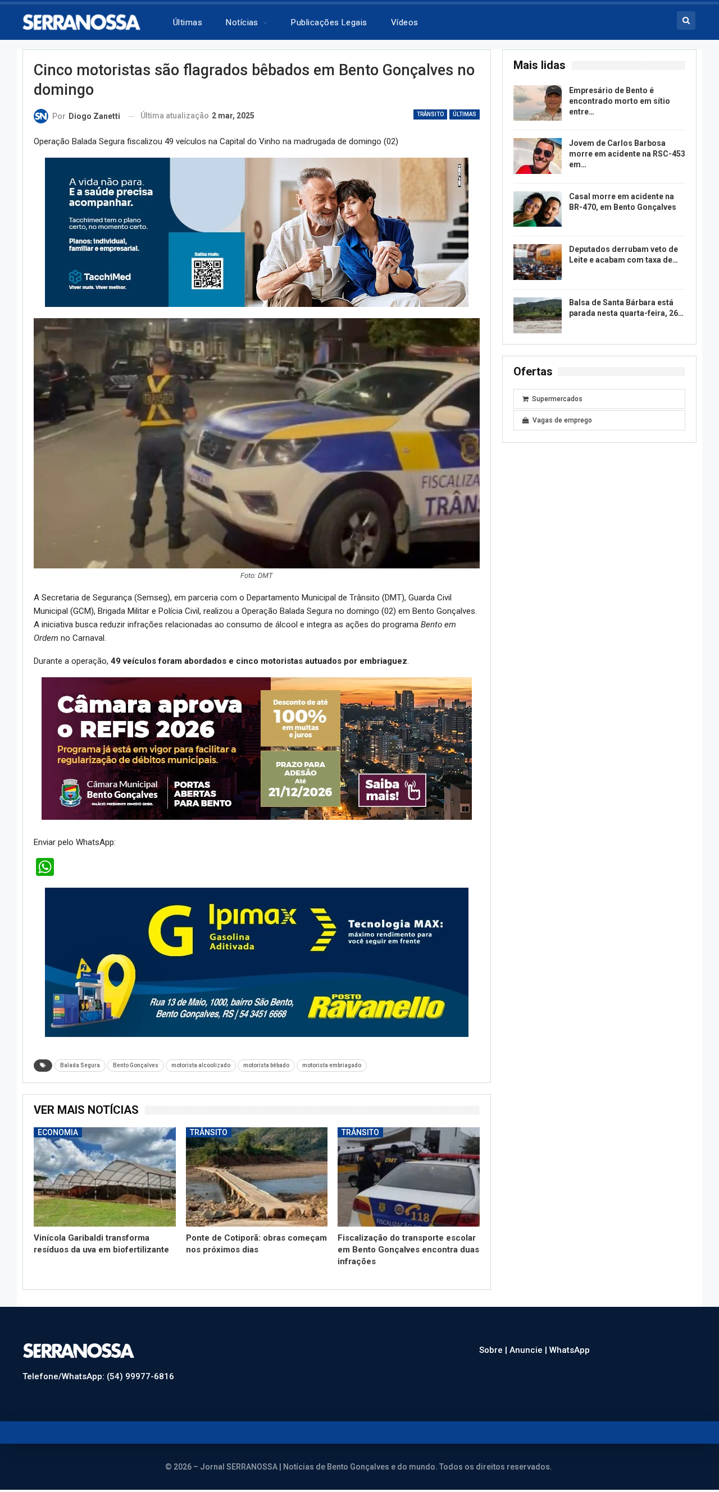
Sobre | (494, 1350)
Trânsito (430, 114)
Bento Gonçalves (135, 1065)
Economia (58, 1132)
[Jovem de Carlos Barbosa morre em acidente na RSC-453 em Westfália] (537, 156)
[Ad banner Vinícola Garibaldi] (256, 962)
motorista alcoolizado (200, 1065)
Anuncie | (529, 1350)
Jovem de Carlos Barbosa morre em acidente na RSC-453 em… (627, 154)
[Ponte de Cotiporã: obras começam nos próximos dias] (257, 1177)
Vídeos (404, 22)
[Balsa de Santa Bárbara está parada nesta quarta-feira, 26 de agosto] (537, 315)
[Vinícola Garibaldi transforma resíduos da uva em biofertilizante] (105, 1177)
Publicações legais (329, 22)
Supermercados (557, 399)
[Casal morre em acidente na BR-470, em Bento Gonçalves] (537, 209)
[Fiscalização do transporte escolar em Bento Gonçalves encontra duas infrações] (409, 1177)
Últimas (187, 22)
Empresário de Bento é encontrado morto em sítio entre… (619, 101)
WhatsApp (569, 1350)
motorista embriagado (331, 1065)
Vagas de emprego (562, 420)
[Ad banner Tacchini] (256, 232)
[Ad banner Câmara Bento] (257, 748)
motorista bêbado (266, 1065)
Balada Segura (80, 1065)
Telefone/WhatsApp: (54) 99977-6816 (98, 1376)
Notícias (242, 22)
